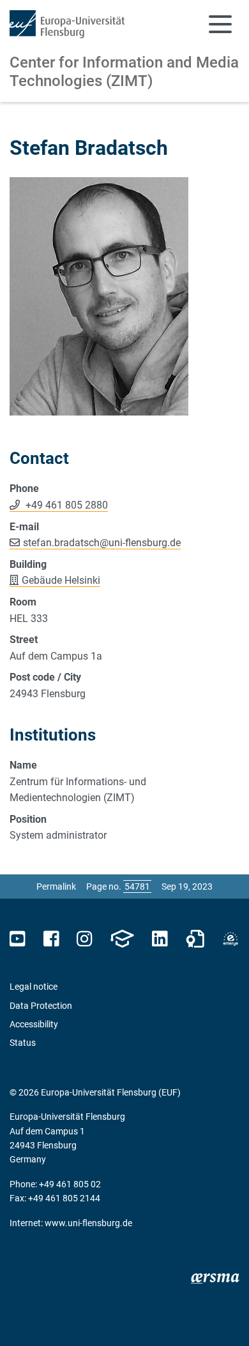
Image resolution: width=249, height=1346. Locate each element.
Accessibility (34, 1024)
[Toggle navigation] (220, 24)
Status (23, 1043)
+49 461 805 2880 (65, 505)
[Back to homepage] (67, 24)
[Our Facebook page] (51, 939)
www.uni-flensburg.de (88, 1223)
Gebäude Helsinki (61, 580)
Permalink (56, 886)
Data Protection (41, 1006)
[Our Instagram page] (85, 939)
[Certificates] (195, 939)
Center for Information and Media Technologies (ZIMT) (124, 72)
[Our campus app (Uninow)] (121, 939)
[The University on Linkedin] (160, 939)
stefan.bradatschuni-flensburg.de (102, 543)
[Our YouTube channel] (18, 939)
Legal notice (33, 986)
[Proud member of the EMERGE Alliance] (230, 939)
